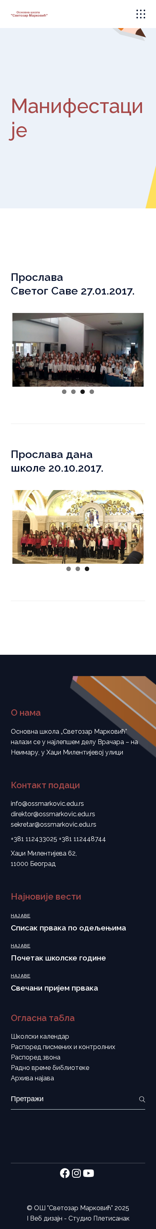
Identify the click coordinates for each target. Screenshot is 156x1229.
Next (132, 348)
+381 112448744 (82, 839)
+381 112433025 (34, 839)
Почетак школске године (58, 957)
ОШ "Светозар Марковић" (73, 1208)
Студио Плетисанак (99, 1218)
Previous (24, 348)
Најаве (20, 915)
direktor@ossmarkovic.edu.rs (53, 814)
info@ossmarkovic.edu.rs (47, 803)
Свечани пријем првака (54, 987)
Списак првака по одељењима (68, 927)
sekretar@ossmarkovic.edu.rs (53, 824)
